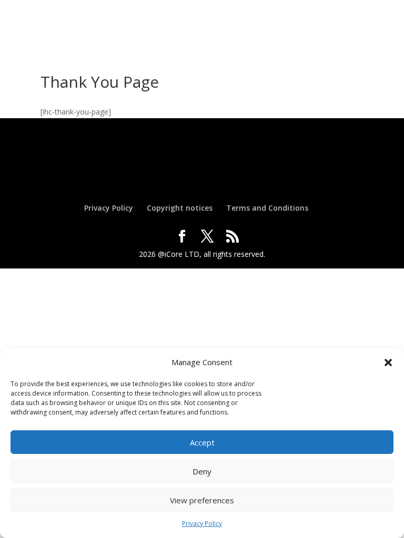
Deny (202, 471)
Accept (202, 442)
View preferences (202, 500)
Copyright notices (180, 208)
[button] (388, 362)
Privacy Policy (202, 523)
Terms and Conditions (267, 208)
